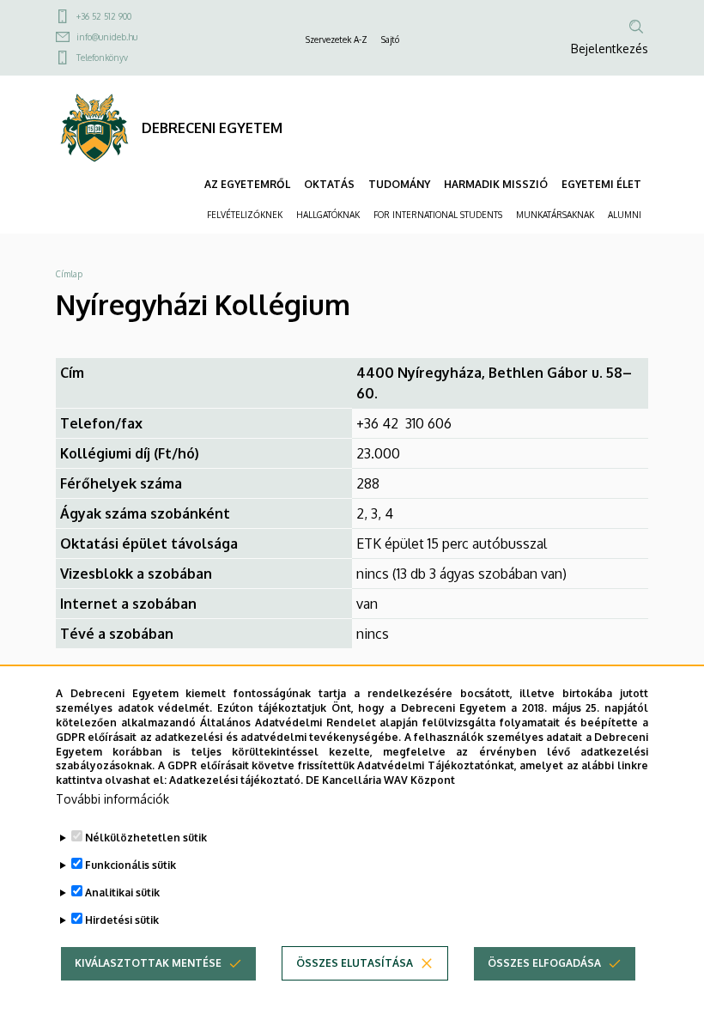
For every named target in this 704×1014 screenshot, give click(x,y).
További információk (112, 799)
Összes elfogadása (544, 962)
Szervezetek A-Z (336, 39)
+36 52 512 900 (103, 16)
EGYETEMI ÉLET (601, 184)
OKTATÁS (329, 184)
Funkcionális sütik (130, 865)
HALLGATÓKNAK (328, 214)
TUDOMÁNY (399, 184)
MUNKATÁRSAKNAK (555, 214)
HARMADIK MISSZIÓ (496, 184)
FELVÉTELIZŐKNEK (244, 214)
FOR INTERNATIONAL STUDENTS (437, 214)
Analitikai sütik (122, 892)
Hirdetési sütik (122, 920)
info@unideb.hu (106, 37)
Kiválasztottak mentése (148, 962)
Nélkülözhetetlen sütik (146, 837)
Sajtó (390, 39)
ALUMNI (624, 214)
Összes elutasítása (354, 962)
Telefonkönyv (102, 57)
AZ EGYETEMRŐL (247, 184)
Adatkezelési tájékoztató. (236, 780)
